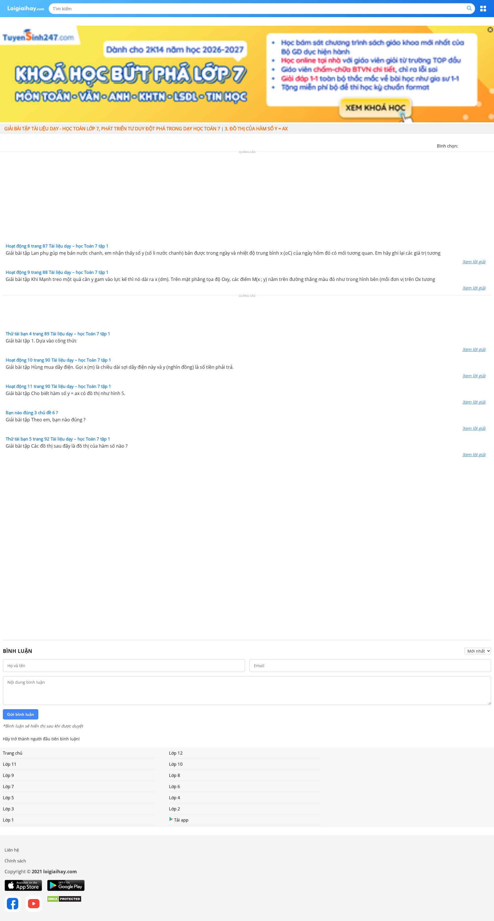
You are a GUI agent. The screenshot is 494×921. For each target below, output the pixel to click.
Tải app (181, 820)
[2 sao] (469, 145)
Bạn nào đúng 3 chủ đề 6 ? (32, 412)
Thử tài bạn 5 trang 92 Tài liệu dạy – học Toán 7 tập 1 (58, 439)
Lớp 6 (174, 786)
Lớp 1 (8, 820)
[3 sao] (476, 145)
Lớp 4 (174, 797)
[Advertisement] (247, 199)
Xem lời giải (474, 261)
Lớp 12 (176, 753)
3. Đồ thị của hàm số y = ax (256, 128)
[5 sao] (490, 145)
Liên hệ (12, 850)
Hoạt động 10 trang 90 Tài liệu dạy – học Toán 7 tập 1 (58, 360)
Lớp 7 (8, 786)
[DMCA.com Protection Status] (64, 904)
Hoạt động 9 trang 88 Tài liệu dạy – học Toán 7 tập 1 (57, 272)
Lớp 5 (8, 797)
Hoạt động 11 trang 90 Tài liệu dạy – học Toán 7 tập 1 (58, 386)
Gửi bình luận (20, 714)
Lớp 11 (10, 764)
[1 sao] (462, 145)
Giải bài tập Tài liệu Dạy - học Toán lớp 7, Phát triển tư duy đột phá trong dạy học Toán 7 (112, 128)
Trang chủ (12, 753)
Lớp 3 (8, 809)
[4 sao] (483, 145)
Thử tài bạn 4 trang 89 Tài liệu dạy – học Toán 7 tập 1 (58, 333)
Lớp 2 (174, 809)
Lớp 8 (174, 775)
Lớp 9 (8, 775)
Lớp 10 (176, 764)
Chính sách (15, 861)
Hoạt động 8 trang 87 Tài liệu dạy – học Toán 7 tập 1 (57, 246)
